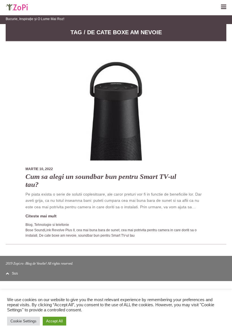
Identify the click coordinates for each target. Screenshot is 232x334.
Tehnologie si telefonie (51, 225)
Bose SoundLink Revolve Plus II (50, 230)
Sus (15, 273)
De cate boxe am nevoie (57, 235)
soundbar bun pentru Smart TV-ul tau (106, 235)
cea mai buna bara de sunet (97, 230)
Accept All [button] (54, 321)
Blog (29, 225)
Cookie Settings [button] (23, 321)
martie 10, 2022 (39, 169)
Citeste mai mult (41, 216)
